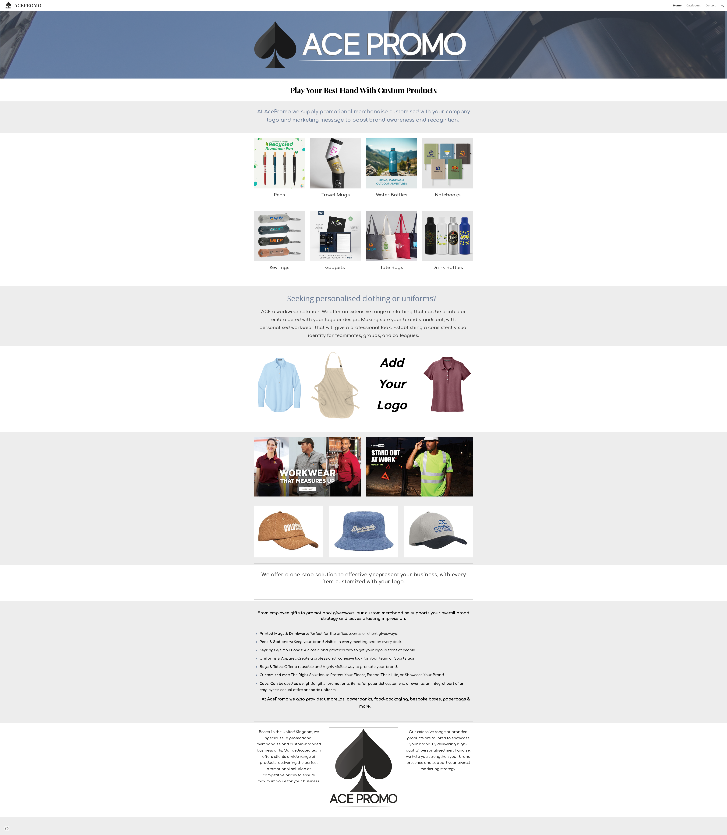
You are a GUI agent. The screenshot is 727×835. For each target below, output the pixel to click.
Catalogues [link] (693, 5)
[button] (722, 5)
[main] (363, 90)
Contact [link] (711, 5)
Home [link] (677, 5)
